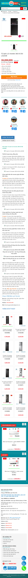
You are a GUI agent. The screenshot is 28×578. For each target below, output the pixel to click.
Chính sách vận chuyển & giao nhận (11, 552)
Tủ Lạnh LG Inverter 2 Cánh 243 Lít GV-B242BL (7, 383)
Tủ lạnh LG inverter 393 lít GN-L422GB (11, 156)
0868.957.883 (15, 125)
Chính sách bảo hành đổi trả (9, 554)
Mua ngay (14, 77)
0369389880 (23, 5)
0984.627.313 (15, 108)
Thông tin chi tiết (7, 137)
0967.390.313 (6, 108)
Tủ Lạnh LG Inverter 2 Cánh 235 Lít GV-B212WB (20, 331)
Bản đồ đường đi (7, 541)
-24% (16, 62)
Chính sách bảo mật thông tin (9, 550)
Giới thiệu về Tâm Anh (8, 539)
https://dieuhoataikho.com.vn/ (11, 529)
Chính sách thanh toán (8, 556)
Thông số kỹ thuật (8, 140)
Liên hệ (4, 543)
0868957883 (23, 2)
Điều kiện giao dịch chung (8, 549)
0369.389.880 (23, 108)
